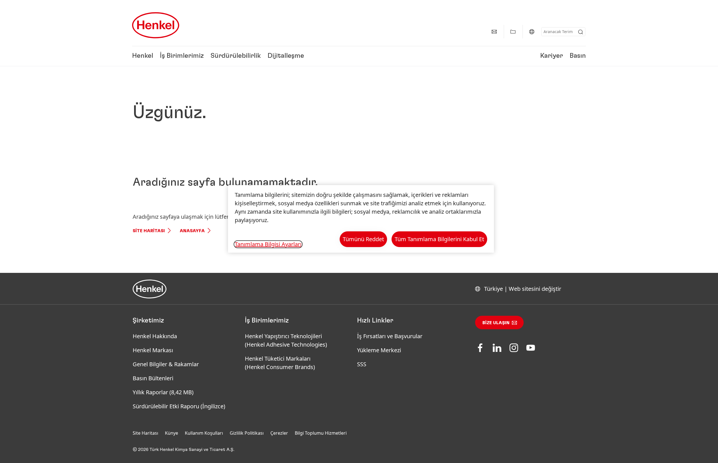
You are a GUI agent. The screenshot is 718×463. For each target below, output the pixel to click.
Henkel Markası (153, 350)
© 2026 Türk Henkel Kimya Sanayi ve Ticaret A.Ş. (183, 449)
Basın (578, 56)
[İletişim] (494, 31)
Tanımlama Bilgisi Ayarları (268, 244)
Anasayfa (192, 231)
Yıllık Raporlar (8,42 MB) (163, 392)
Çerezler (279, 433)
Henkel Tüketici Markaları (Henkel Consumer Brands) (280, 363)
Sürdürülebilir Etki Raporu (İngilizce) (179, 406)
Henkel (142, 56)
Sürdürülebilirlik (236, 56)
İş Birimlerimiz (182, 56)
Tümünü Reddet (363, 239)
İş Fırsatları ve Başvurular (389, 336)
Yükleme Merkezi (379, 350)
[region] (361, 219)
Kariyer (551, 56)
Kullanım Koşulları (204, 433)
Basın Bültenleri (153, 378)
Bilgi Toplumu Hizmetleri (321, 433)
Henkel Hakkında (155, 336)
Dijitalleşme (286, 56)
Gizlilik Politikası (247, 433)
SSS (361, 364)
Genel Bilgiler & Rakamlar (166, 364)
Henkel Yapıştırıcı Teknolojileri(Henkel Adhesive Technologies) (286, 340)
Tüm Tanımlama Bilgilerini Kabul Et (439, 239)
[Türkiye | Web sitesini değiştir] (531, 31)
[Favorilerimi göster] (513, 31)
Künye (171, 433)
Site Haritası (149, 231)
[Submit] (580, 31)
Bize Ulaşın (496, 323)
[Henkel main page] (155, 25)
